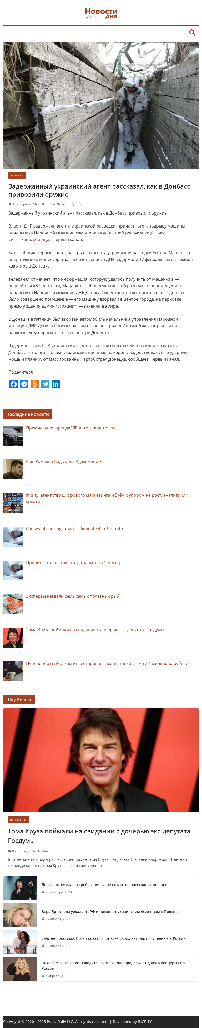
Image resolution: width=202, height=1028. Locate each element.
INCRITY (145, 1021)
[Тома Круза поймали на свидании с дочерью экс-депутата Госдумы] (101, 760)
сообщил (42, 239)
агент (65, 204)
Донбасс (78, 204)
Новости (17, 175)
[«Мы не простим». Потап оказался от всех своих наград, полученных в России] (20, 942)
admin (50, 204)
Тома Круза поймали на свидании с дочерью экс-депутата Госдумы (99, 836)
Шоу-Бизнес (18, 820)
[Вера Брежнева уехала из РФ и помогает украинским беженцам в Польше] (20, 915)
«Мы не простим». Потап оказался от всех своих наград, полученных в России (114, 938)
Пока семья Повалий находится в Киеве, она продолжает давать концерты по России (113, 965)
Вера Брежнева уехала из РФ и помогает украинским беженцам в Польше (110, 911)
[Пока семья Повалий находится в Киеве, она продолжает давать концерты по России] (20, 969)
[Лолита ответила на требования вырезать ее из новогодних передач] (20, 888)
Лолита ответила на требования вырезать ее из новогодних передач (105, 884)
